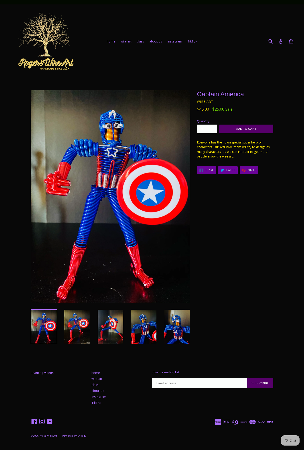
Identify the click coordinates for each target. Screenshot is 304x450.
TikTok (192, 41)
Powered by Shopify (74, 435)
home (111, 41)
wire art (126, 41)
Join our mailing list (165, 372)
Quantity (203, 121)
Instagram (174, 41)
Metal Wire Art (48, 435)
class (140, 41)
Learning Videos (42, 373)
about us (155, 41)
